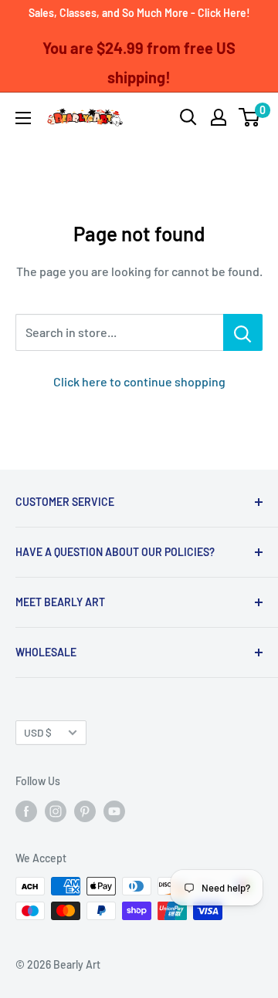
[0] (249, 117)
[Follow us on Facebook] (26, 810)
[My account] (218, 117)
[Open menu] (23, 118)
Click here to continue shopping (139, 381)
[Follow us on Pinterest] (85, 810)
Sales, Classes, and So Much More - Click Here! (139, 12)
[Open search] (188, 117)
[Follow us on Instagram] (55, 810)
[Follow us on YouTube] (114, 810)
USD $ (38, 732)
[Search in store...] (243, 332)
